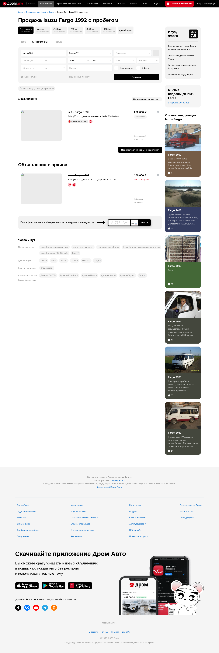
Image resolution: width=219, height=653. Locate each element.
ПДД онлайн (135, 530)
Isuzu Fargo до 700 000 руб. (54, 253)
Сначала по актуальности (145, 99)
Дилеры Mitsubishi (69, 275)
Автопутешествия (137, 524)
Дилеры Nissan (89, 275)
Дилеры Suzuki (108, 275)
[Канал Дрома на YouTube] (36, 608)
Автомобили (46, 3)
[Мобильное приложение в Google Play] (53, 585)
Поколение (121, 53)
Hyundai (86, 260)
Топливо (143, 60)
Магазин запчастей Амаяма (84, 517)
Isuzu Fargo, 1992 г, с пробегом (38, 88)
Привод (72, 68)
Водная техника (78, 511)
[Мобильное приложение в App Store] (27, 585)
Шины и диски (23, 524)
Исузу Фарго (173, 34)
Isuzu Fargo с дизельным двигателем (141, 247)
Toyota (44, 260)
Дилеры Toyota (127, 275)
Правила (115, 632)
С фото (145, 68)
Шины (145, 3)
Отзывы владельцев (80, 524)
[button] (75, 253)
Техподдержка (187, 517)
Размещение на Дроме (191, 505)
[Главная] (13, 3)
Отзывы (121, 3)
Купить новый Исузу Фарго (109, 487)
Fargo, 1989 (174, 377)
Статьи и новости (137, 517)
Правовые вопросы (138, 536)
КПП (118, 60)
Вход (206, 3)
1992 (71, 60)
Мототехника (77, 505)
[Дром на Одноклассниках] (54, 608)
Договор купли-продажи (82, 530)
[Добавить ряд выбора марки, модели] (156, 53)
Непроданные (126, 68)
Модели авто (108, 623)
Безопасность (186, 511)
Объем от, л (28, 68)
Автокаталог (76, 536)
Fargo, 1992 (174, 155)
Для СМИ (126, 632)
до (46, 68)
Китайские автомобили (28, 530)
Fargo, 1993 (174, 266)
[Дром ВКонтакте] (27, 608)
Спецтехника (23, 536)
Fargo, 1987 (174, 433)
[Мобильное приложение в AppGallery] (80, 585)
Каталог (133, 3)
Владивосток (47, 268)
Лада (53, 260)
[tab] (23, 43)
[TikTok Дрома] (18, 608)
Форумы (133, 511)
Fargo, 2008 (174, 210)
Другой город (125, 30)
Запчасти (107, 3)
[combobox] (43, 53)
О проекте (93, 632)
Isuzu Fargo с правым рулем (54, 247)
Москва (31, 4)
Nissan (64, 260)
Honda (75, 260)
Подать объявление (26, 511)
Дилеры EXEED (48, 275)
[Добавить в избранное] (158, 111)
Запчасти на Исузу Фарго (180, 74)
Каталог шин (135, 505)
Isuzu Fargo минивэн (83, 247)
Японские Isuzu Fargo (108, 247)
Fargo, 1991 (174, 321)
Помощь (104, 632)
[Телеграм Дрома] (45, 608)
